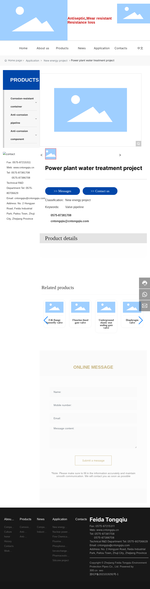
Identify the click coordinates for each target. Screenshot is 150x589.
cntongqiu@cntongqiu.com (29, 198)
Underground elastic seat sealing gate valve (106, 324)
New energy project (56, 60)
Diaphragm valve (132, 321)
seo (101, 570)
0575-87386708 (21, 177)
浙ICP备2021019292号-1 (104, 574)
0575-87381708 (20, 172)
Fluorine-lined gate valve (80, 321)
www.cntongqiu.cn (23, 167)
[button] (45, 320)
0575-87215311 (21, 162)
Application (32, 60)
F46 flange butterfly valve (54, 321)
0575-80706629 (138, 541)
